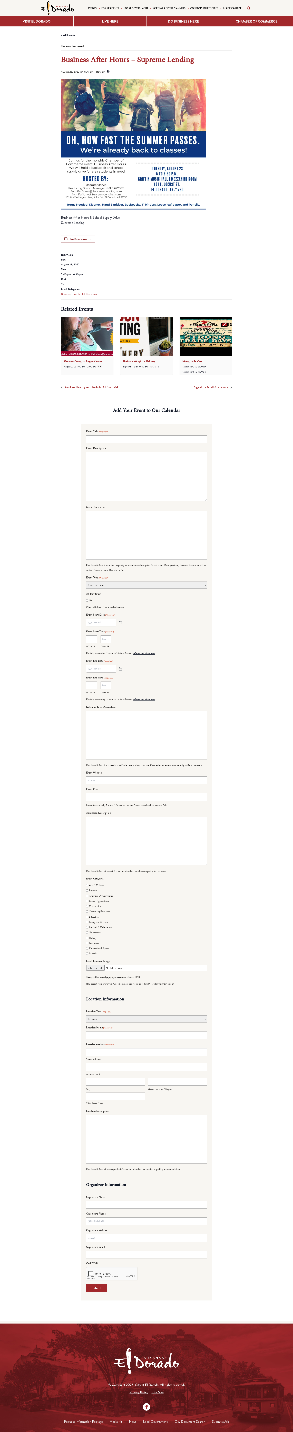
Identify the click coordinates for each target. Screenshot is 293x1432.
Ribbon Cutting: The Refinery (139, 361)
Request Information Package (83, 1421)
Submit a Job (220, 1421)
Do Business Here (183, 21)
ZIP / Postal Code (94, 1103)
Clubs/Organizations (99, 901)
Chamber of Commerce (256, 21)
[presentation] (87, 336)
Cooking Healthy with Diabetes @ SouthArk (91, 387)
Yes (90, 600)
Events (92, 8)
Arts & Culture (96, 885)
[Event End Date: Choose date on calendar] (120, 668)
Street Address (93, 1059)
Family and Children (98, 922)
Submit (97, 1287)
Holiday (92, 938)
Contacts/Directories (204, 8)
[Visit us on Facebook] (146, 1407)
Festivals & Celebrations (100, 927)
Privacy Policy (139, 1392)
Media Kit (116, 1421)
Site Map (158, 1392)
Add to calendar (78, 239)
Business (65, 294)
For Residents (110, 8)
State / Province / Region (160, 1089)
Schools (92, 953)
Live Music (94, 943)
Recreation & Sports (99, 948)
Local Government (136, 8)
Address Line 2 (93, 1074)
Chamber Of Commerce (84, 294)
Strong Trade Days (192, 361)
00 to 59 (105, 646)
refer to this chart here (144, 653)
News (132, 1421)
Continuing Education (99, 911)
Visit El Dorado (37, 21)
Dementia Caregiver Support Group (83, 361)
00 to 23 (90, 646)
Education (94, 917)
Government (95, 932)
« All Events (68, 35)
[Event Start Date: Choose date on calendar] (120, 622)
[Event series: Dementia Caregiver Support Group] (100, 366)
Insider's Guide (232, 8)
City (88, 1089)
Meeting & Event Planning (169, 8)
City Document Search (189, 1421)
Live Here (110, 21)
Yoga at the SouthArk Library (211, 387)
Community (95, 906)
